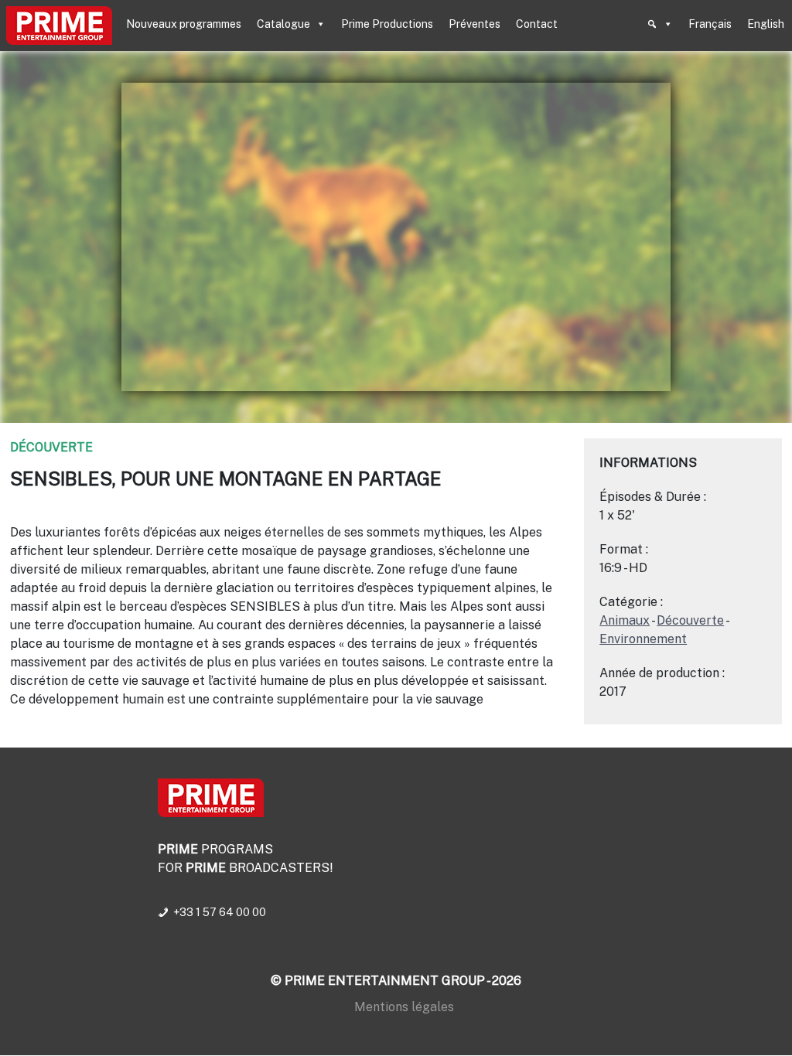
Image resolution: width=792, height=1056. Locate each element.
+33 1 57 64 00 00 (219, 912)
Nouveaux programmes (183, 24)
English (765, 24)
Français (710, 24)
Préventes (474, 24)
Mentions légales (404, 1007)
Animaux (624, 620)
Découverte (51, 447)
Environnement (643, 639)
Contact (537, 24)
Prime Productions (387, 24)
